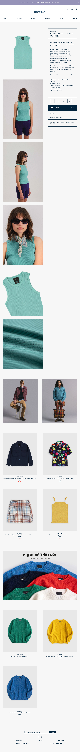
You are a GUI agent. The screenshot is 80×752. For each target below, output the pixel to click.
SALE (61, 19)
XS (60, 474)
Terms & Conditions (22, 744)
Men (4, 19)
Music (33, 19)
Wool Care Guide (56, 744)
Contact (40, 740)
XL (23, 474)
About (74, 19)
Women (19, 19)
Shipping (19, 740)
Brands (47, 19)
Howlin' (53, 31)
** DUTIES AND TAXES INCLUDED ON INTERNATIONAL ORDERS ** (40, 2)
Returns (61, 740)
